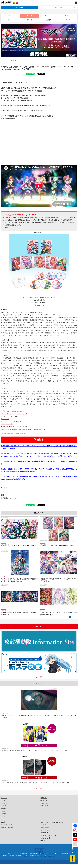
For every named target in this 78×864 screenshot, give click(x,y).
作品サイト (44, 800)
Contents (4, 798)
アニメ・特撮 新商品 (7, 825)
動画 (9, 20)
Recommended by (64, 617)
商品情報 (43, 825)
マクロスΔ (14, 498)
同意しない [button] (72, 850)
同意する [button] (72, 859)
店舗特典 (48, 20)
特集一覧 (29, 20)
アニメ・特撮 (44, 803)
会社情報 (43, 832)
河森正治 (5, 498)
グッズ (68, 20)
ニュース (29, 16)
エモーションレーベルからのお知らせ (52, 822)
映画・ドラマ (44, 806)
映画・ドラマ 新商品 (7, 827)
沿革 (42, 841)
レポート (67, 16)
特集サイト (4, 811)
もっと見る (39, 677)
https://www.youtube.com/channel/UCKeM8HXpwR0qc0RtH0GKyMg (23, 429)
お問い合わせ (44, 838)
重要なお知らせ (45, 827)
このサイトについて (46, 830)
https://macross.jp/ (7, 424)
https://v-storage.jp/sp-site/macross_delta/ (14, 414)
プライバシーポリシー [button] (48, 855)
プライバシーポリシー (47, 835)
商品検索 (18, 7)
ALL (10, 16)
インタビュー (49, 16)
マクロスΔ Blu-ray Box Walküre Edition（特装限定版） (39, 297)
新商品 (3, 822)
